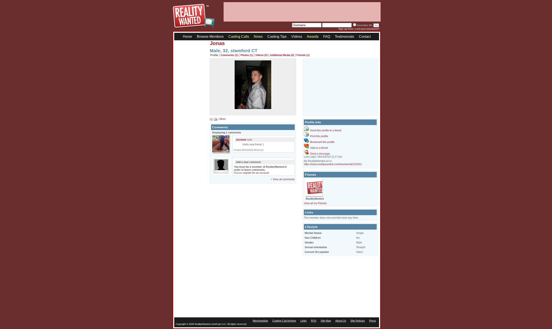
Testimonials (344, 36)
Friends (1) (303, 55)
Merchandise (260, 320)
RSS (313, 320)
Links (303, 320)
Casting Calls (238, 36)
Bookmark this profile (322, 142)
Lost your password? (367, 28)
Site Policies (357, 320)
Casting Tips (277, 36)
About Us (340, 320)
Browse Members (210, 36)
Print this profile (319, 136)
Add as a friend (319, 147)
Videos (296, 36)
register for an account (256, 172)
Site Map (326, 320)
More (223, 119)
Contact (365, 36)
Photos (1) (246, 55)
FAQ (326, 36)
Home (187, 36)
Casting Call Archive (284, 320)
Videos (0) (261, 55)
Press (372, 320)
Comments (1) (229, 55)
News (258, 36)
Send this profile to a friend (325, 130)
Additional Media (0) (282, 55)
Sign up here (345, 28)
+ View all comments (283, 179)
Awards (312, 36)
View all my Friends (315, 203)
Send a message (320, 153)
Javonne (241, 139)
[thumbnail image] (253, 108)
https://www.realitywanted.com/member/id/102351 (333, 164)
